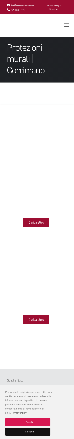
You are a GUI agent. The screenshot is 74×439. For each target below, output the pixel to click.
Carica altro (36, 222)
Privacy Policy (19, 412)
